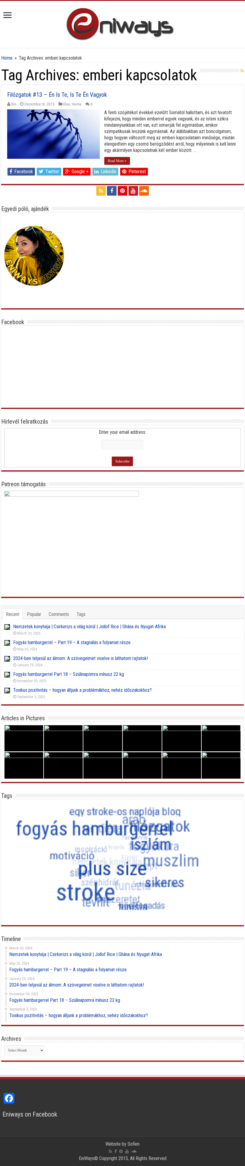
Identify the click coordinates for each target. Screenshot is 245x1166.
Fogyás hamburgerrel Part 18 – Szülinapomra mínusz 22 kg (68, 674)
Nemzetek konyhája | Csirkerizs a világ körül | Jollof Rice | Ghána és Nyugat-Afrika (89, 626)
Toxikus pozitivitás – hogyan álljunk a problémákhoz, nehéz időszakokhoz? (82, 690)
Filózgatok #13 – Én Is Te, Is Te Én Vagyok (57, 94)
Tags (80, 614)
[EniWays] (122, 23)
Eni (13, 104)
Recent (12, 614)
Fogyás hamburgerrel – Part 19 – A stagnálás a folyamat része (72, 642)
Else (66, 104)
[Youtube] (133, 191)
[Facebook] (112, 191)
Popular (34, 614)
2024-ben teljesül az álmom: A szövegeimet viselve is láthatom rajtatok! (80, 658)
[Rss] (101, 191)
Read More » (117, 161)
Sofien (134, 1144)
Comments (59, 614)
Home (7, 58)
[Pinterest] (122, 191)
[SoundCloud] (144, 191)
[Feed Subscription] (242, 70)
